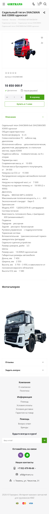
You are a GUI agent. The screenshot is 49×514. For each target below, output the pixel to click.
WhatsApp (27, 455)
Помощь (25, 401)
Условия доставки (24, 409)
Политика (24, 390)
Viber (20, 455)
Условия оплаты (24, 405)
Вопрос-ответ (24, 423)
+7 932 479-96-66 (26, 468)
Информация (24, 397)
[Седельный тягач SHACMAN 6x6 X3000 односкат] (24, 49)
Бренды (24, 427)
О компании (24, 387)
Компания (24, 382)
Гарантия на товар (24, 412)
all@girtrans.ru (26, 474)
